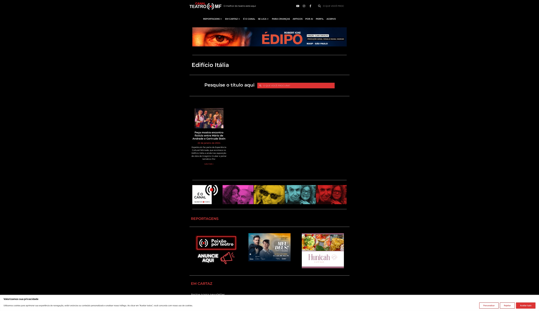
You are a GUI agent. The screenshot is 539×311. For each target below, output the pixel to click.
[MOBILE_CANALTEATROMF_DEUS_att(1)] (269, 260)
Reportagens (211, 19)
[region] (269, 303)
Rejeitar (507, 305)
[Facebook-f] (310, 6)
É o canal (249, 19)
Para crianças (281, 19)
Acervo (331, 19)
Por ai (309, 19)
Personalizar (489, 305)
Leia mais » (208, 164)
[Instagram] (304, 6)
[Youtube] (298, 6)
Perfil (320, 19)
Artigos (297, 19)
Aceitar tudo (525, 305)
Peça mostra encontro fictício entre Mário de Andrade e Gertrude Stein (208, 135)
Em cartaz (231, 19)
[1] (269, 45)
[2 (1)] (323, 267)
